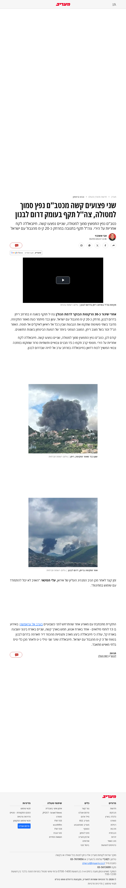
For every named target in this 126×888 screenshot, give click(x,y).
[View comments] (16, 245)
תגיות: (113, 653)
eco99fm (57, 824)
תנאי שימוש (26, 808)
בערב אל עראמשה (31, 624)
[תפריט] (119, 5)
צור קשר (85, 808)
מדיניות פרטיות (24, 816)
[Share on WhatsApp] (89, 245)
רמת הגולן (103, 656)
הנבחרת (112, 832)
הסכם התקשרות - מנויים (20, 812)
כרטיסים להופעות (108, 845)
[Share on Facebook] (105, 245)
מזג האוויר (112, 840)
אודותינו (86, 840)
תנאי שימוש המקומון (22, 820)
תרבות (113, 828)
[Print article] (81, 245)
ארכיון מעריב (83, 836)
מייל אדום (85, 816)
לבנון (113, 656)
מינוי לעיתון (84, 832)
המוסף (86, 828)
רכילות (113, 824)
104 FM (58, 828)
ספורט (113, 820)
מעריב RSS (84, 820)
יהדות (113, 836)
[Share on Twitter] (97, 245)
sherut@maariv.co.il (93, 863)
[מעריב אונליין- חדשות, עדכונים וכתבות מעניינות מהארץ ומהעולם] (63, 4)
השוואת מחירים (55, 836)
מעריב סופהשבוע (81, 824)
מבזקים (113, 812)
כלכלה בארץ (110, 816)
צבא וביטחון (78, 196)
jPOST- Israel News (52, 812)
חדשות (113, 808)
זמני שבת (57, 832)
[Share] (113, 245)
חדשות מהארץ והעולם (98, 196)
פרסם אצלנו (84, 812)
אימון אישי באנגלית (54, 808)
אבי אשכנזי (101, 235)
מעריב (113, 196)
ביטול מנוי (85, 845)
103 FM (58, 820)
